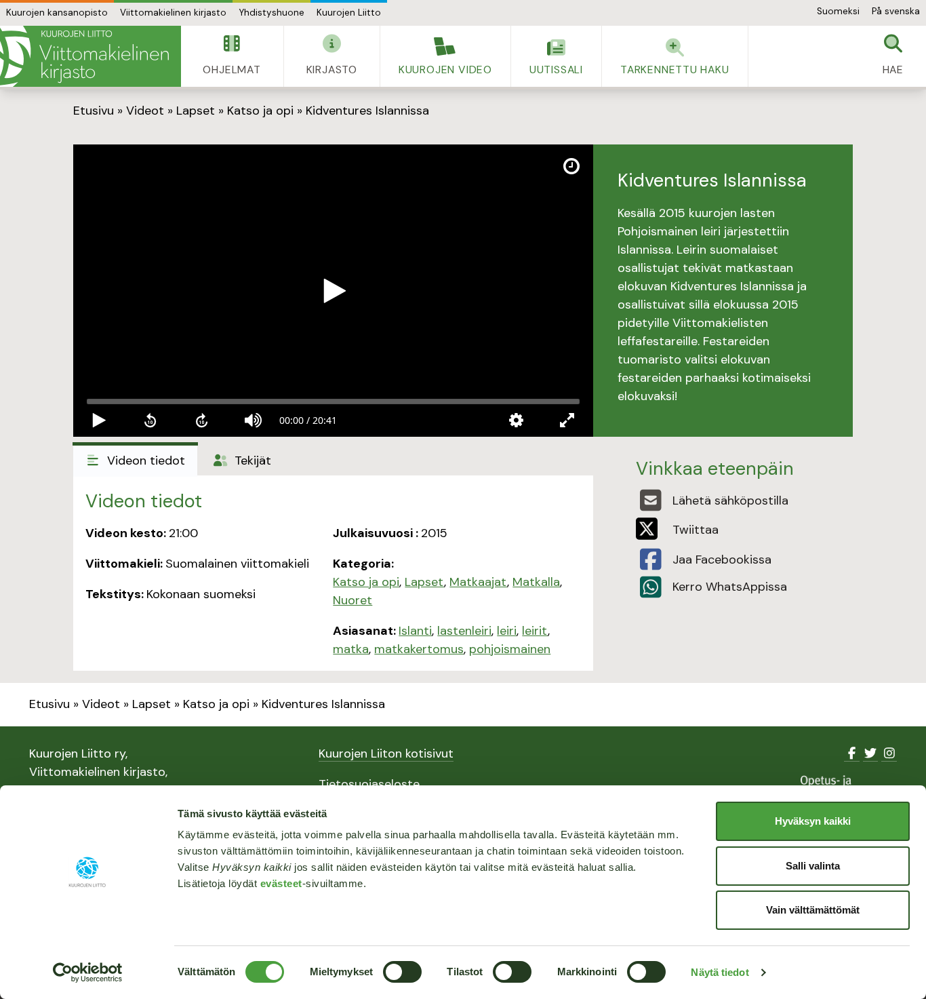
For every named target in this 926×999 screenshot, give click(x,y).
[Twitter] (871, 753)
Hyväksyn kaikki (813, 821)
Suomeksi (838, 11)
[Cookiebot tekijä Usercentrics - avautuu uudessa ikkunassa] (87, 972)
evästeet (281, 883)
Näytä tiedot (719, 972)
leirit (535, 631)
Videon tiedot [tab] (144, 460)
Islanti (415, 631)
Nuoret (352, 600)
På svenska (896, 11)
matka (351, 649)
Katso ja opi (260, 110)
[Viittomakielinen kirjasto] (90, 56)
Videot (145, 110)
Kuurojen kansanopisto (57, 12)
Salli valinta (813, 865)
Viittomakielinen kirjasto (173, 12)
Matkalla (536, 582)
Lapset (195, 110)
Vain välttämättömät (813, 910)
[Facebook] (852, 753)
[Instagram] (889, 753)
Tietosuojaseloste (369, 784)
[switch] (402, 972)
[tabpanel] (333, 573)
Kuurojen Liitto (349, 12)
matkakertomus (419, 649)
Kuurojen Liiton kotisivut (386, 753)
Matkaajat (478, 582)
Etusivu (93, 110)
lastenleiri (464, 631)
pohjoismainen (509, 649)
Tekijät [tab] (251, 460)
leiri (507, 631)
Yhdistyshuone (271, 12)
